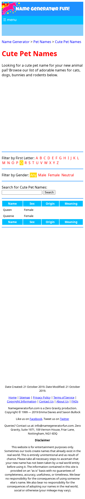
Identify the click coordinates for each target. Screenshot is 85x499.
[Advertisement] (42, 114)
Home (12, 397)
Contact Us (46, 401)
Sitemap (24, 397)
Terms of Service (63, 397)
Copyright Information (21, 401)
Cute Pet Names (68, 41)
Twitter (64, 419)
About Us (62, 401)
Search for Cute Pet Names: (24, 187)
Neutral (67, 175)
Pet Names (42, 41)
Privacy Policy (42, 397)
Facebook (36, 419)
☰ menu (10, 19)
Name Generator (16, 41)
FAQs (74, 401)
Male (42, 175)
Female (54, 175)
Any (33, 175)
